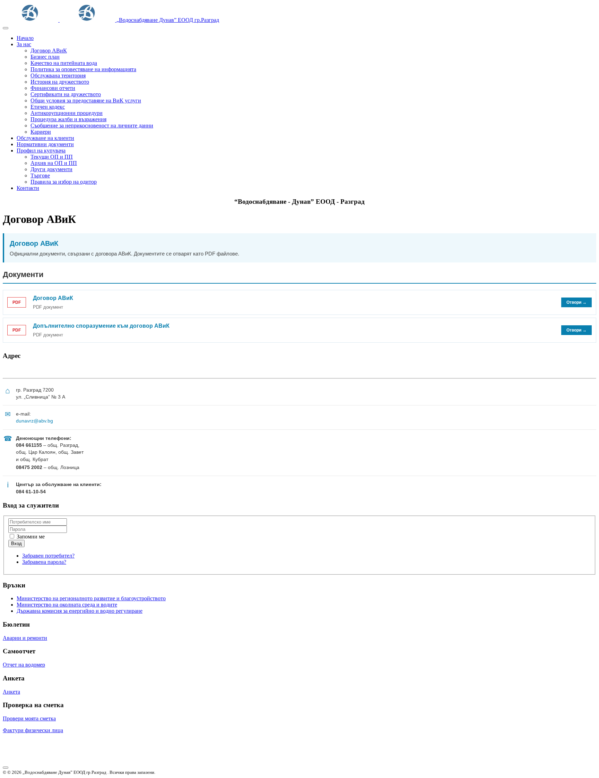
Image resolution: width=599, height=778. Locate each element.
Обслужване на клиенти (45, 138)
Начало (25, 38)
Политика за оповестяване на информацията (83, 69)
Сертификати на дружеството (66, 94)
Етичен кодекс (48, 107)
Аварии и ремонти (25, 638)
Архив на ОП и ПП (54, 163)
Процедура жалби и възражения (68, 119)
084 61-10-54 (31, 491)
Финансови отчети (53, 88)
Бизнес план (45, 57)
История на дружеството (60, 82)
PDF (16, 302)
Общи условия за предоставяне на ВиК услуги (86, 100)
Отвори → (576, 302)
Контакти (28, 188)
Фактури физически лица (33, 730)
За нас (24, 44)
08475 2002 (29, 467)
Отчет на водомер (24, 665)
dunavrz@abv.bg (34, 421)
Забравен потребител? (48, 556)
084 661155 (29, 445)
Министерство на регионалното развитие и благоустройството (91, 598)
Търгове (40, 175)
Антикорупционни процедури (67, 113)
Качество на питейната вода (64, 63)
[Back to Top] (5, 768)
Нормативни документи (45, 144)
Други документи (51, 169)
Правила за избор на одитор (64, 182)
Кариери (41, 132)
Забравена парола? (44, 562)
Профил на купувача (41, 150)
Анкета (11, 692)
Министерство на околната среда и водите (67, 605)
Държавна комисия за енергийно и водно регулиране (79, 611)
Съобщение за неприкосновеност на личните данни (92, 125)
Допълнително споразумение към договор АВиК (101, 326)
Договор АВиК (49, 50)
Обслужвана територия (58, 75)
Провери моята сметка (29, 718)
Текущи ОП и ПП (52, 157)
